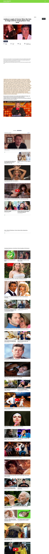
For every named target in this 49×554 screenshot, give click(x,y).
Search (44, 18)
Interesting (5, 41)
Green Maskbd (7, 1)
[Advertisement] (24, 10)
